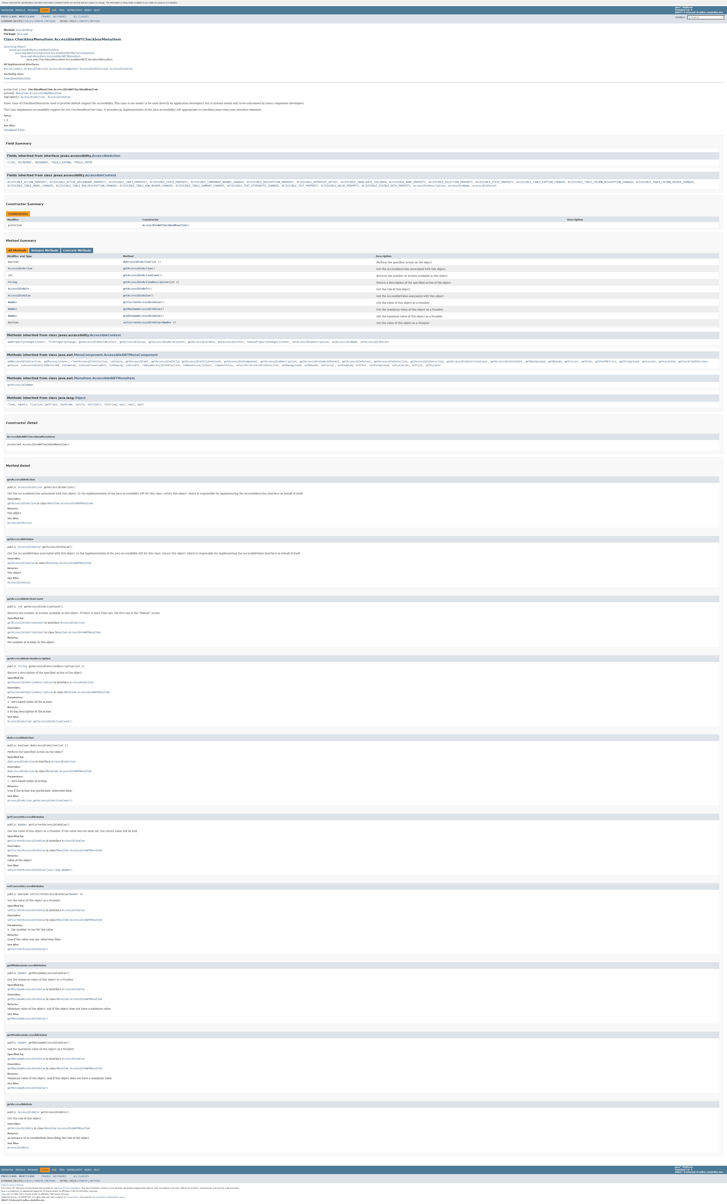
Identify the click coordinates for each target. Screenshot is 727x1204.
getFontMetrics (605, 361)
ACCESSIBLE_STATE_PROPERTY (494, 182)
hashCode (66, 404)
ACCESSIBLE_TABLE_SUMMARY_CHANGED (200, 185)
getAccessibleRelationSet (166, 341)
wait (122, 404)
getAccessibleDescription (278, 361)
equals (22, 404)
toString (110, 404)
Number (12, 302)
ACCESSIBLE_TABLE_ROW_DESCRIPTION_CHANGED (86, 185)
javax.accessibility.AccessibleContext (34, 49)
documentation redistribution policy (108, 1197)
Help (97, 10)
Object (80, 398)
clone (11, 404)
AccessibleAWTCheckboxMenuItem (164, 225)
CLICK (11, 162)
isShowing (115, 365)
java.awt (22, 33)
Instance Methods (44, 250)
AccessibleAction (35, 68)
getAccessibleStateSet (506, 361)
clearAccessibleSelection (89, 361)
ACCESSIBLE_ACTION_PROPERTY (27, 182)
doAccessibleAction (136, 261)
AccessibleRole (18, 288)
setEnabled (345, 365)
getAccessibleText (231, 341)
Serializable (13, 68)
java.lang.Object (15, 46)
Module (20, 10)
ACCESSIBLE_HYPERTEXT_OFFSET (317, 182)
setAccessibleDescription (310, 341)
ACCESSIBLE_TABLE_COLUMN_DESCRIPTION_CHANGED (600, 182)
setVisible (433, 365)
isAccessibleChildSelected (40, 365)
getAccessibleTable (201, 341)
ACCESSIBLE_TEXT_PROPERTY (300, 185)
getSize (12, 365)
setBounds (311, 365)
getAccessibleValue (136, 295)
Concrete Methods (77, 250)
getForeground (629, 361)
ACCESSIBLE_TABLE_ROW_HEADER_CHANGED (145, 185)
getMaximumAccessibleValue (142, 308)
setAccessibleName (344, 341)
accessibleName (458, 185)
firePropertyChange (62, 341)
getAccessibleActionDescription (145, 282)
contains (116, 361)
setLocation (400, 365)
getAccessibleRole (136, 288)
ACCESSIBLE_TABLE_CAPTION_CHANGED (540, 182)
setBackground (291, 365)
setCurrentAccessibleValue (142, 322)
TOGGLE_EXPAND (61, 162)
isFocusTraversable (92, 365)
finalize (36, 404)
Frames (46, 16)
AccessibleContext (100, 175)
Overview (7, 10)
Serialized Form (14, 129)
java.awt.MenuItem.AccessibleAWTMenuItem (51, 56)
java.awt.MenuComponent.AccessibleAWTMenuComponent (54, 53)
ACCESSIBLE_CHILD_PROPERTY (169, 182)
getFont (586, 361)
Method (50, 21)
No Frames (59, 16)
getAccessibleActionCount (141, 275)
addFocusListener (56, 361)
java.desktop (24, 29)
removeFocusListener (197, 365)
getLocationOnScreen (692, 361)
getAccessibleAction (137, 268)
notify (80, 404)
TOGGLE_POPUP (83, 162)
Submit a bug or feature (12, 1185)
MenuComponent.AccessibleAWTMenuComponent (116, 355)
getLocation (667, 361)
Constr (38, 21)
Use (54, 10)
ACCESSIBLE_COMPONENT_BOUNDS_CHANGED (217, 182)
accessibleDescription (429, 185)
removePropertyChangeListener (268, 341)
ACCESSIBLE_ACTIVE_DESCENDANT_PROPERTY (78, 182)
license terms (72, 1197)
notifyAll (94, 404)
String (12, 282)
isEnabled (69, 365)
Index (87, 10)
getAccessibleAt (137, 361)
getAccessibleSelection (390, 361)
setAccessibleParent (374, 341)
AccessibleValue (121, 68)
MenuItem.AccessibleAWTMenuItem (38, 93)
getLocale (649, 361)
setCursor (328, 365)
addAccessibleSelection (24, 361)
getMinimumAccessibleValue (142, 315)
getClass (51, 404)
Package (33, 10)
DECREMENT (25, 162)
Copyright (5, 1194)
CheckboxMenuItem (17, 78)
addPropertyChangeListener (26, 341)
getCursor (571, 361)
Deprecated (74, 10)
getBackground (535, 361)
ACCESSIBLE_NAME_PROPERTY (407, 182)
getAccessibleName (20, 384)
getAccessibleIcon (132, 341)
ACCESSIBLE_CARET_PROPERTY (128, 182)
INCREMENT (41, 162)
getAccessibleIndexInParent (319, 361)
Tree (62, 10)
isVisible (132, 365)
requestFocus (224, 365)
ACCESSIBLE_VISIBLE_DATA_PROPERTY (386, 185)
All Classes (81, 16)
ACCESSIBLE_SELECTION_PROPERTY (450, 182)
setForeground (379, 365)
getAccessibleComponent (240, 361)
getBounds (555, 361)
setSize (417, 365)
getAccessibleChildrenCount (201, 361)
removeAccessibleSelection (161, 365)
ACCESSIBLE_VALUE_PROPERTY (340, 185)
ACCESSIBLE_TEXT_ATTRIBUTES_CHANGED (252, 185)
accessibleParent (484, 185)
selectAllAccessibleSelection (257, 365)
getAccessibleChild (165, 361)
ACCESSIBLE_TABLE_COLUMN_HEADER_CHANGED (664, 182)
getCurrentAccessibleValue (142, 302)
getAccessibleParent (356, 361)
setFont (361, 365)
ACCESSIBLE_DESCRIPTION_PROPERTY (270, 182)
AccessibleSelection (94, 68)
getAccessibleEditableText (97, 341)
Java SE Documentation (69, 1188)
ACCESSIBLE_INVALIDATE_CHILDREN (363, 182)
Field (28, 21)
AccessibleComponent (63, 68)
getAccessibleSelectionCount (467, 361)
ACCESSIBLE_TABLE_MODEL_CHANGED (30, 185)
